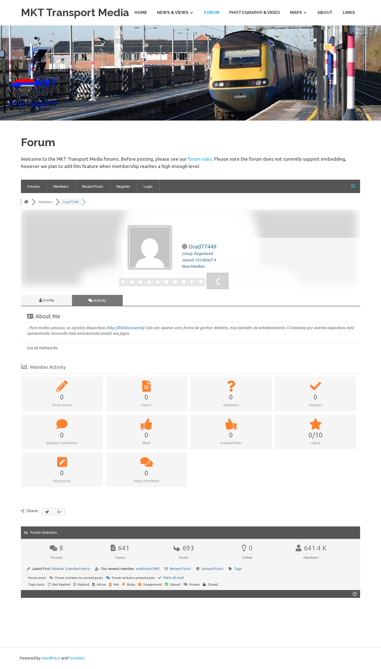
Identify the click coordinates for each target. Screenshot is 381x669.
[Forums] (26, 202)
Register (123, 186)
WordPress (51, 658)
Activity (99, 300)
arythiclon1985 (148, 569)
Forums (34, 186)
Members (61, 186)
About (325, 12)
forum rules (200, 159)
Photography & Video (254, 12)
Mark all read (173, 577)
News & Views (173, 12)
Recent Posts (92, 186)
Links (349, 12)
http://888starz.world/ (126, 328)
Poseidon (77, 658)
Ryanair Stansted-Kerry (71, 569)
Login (148, 186)
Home (140, 12)
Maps (296, 12)
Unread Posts (212, 569)
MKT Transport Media (75, 12)
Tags (238, 569)
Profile (48, 300)
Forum (211, 12)
